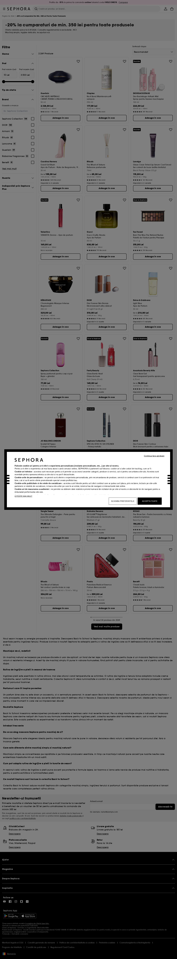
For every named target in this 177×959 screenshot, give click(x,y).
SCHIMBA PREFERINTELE (122, 501)
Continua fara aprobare (154, 456)
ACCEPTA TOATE (149, 501)
